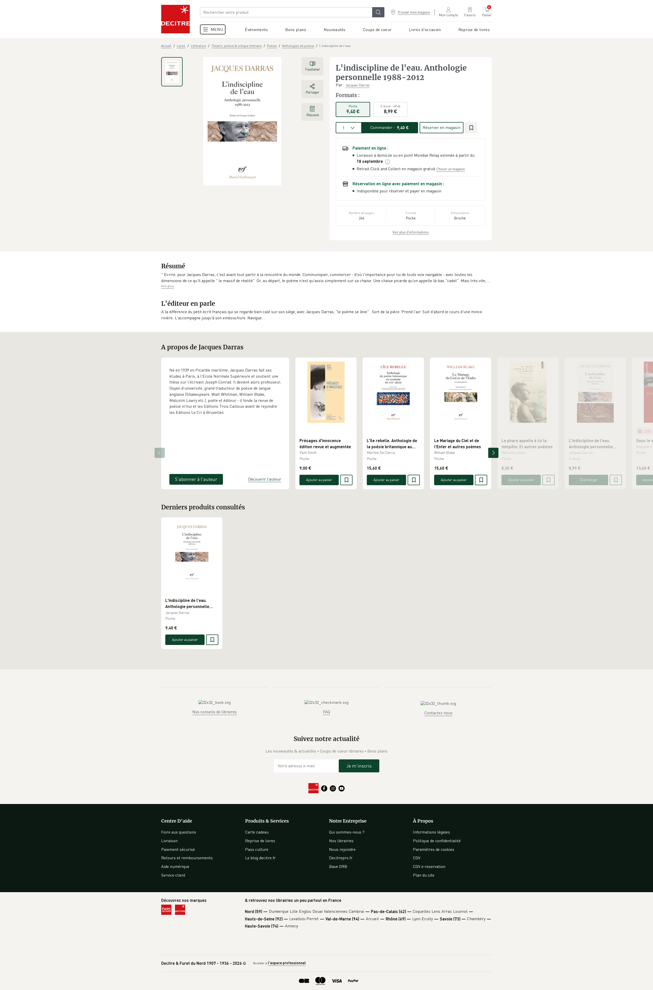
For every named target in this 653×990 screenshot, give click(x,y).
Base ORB (338, 866)
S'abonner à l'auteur (196, 479)
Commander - (389, 127)
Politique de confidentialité (437, 840)
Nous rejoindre (342, 849)
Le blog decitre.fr (260, 857)
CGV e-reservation (429, 866)
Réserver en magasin (441, 127)
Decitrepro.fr (341, 857)
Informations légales (431, 832)
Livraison (169, 840)
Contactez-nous (438, 712)
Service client (173, 875)
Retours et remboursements (187, 857)
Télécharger (589, 480)
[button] (326, 278)
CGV (416, 857)
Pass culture (256, 849)
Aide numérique (175, 866)
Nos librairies (341, 840)
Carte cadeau (257, 832)
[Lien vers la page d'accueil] (175, 19)
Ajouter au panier (319, 480)
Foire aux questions (178, 832)
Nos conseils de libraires (214, 711)
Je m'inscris (359, 766)
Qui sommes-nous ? (347, 832)
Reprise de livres (260, 840)
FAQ (326, 711)
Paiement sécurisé (178, 849)
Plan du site (423, 875)
